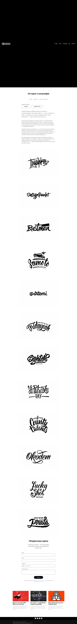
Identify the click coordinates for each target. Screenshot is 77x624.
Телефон (23, 563)
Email (23, 552)
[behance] (37, 618)
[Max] (41, 618)
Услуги (60, 43)
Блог (69, 43)
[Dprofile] (39, 618)
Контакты (73, 43)
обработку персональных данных (42, 580)
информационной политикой (38, 581)
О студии (55, 43)
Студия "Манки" (44, 621)
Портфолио (65, 43)
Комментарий (24, 569)
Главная (31, 99)
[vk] (35, 618)
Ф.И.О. (23, 558)
